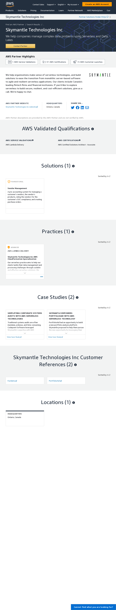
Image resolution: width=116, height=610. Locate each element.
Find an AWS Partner (15, 24)
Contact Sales (38, 4)
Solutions (22, 10)
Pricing (33, 10)
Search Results (33, 24)
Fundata (11, 381)
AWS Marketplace (95, 10)
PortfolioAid (54, 381)
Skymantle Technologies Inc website (21, 107)
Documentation (47, 10)
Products (10, 10)
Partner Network (75, 10)
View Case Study (13, 337)
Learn (61, 10)
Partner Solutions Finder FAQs (92, 17)
